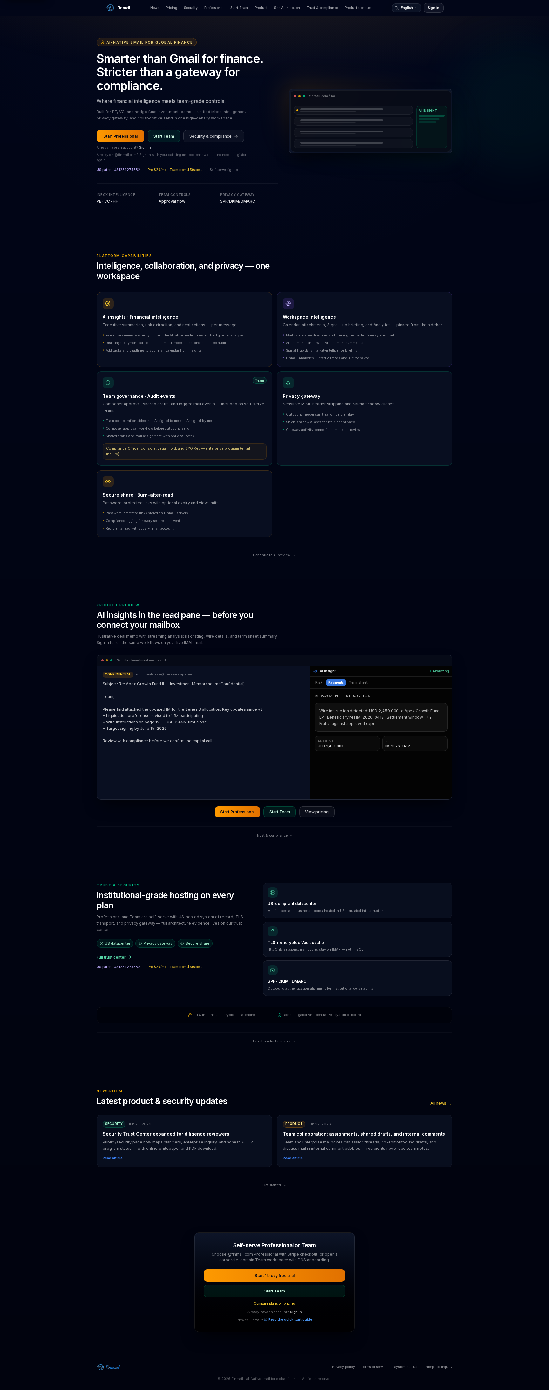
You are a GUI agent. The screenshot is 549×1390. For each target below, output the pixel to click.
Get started (271, 1185)
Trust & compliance (322, 8)
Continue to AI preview (271, 555)
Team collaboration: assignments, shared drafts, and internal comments (364, 1133)
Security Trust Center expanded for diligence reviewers (166, 1133)
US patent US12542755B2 (118, 170)
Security (191, 8)
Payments (336, 682)
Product (261, 8)
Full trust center (111, 957)
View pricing (317, 812)
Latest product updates (271, 1041)
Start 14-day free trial (274, 1275)
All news (438, 1103)
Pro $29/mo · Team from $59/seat (175, 170)
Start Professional (120, 136)
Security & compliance (210, 136)
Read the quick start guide (290, 1320)
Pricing (171, 8)
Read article (113, 1158)
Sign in (433, 8)
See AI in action (287, 8)
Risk (318, 682)
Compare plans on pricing (274, 1303)
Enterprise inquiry (438, 1367)
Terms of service (374, 1367)
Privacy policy (343, 1367)
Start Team (239, 8)
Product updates (358, 8)
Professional (214, 8)
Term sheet (358, 682)
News (154, 8)
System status (405, 1367)
